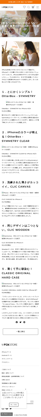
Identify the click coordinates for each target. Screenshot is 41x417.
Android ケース (7, 355)
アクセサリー (6, 362)
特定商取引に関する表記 (9, 383)
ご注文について (6, 369)
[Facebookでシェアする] (17, 322)
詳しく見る (14, 404)
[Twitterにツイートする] (20, 322)
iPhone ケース (6, 352)
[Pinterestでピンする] (24, 322)
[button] (16, 414)
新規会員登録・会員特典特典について (13, 376)
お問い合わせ (6, 380)
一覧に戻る (20, 332)
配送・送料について (8, 373)
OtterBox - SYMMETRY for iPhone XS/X (16, 110)
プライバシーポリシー (8, 386)
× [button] (25, 389)
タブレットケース (7, 359)
